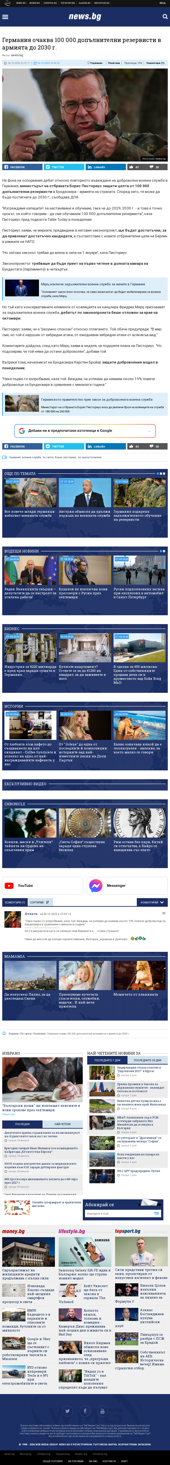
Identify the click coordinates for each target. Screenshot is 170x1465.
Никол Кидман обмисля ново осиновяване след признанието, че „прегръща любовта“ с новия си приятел (85, 1353)
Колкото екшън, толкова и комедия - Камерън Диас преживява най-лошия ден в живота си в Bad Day (85, 1322)
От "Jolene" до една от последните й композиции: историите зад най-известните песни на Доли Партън (83, 752)
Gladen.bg (81, 1454)
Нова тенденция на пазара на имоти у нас (138, 1156)
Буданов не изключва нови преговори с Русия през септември (83, 593)
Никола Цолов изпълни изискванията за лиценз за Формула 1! (140, 1293)
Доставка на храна (84, 3)
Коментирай (150, 902)
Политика (114, 63)
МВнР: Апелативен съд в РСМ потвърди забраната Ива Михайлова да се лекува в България (137, 1123)
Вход (163, 3)
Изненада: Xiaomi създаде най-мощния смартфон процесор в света (28, 1294)
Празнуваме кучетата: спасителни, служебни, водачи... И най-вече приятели (79, 1000)
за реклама (75, 1461)
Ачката (31, 913)
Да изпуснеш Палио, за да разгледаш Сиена (27, 996)
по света (47, 457)
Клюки (50, 3)
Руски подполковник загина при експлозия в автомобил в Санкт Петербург (139, 593)
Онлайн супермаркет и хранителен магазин (56, 1204)
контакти (109, 1461)
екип (124, 1461)
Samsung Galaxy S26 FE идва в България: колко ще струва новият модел (84, 1274)
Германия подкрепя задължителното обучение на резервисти (137, 515)
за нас (93, 1461)
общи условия (53, 1461)
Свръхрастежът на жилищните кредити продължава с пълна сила (25, 1274)
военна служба (31, 457)
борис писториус (65, 457)
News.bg (9, 1454)
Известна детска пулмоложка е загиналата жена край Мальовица (141, 1102)
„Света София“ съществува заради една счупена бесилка (82, 846)
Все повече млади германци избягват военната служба (29, 513)
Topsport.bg (63, 1454)
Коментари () (155, 63)
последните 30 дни (147, 1060)
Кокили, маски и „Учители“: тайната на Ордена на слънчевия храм (28, 846)
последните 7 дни (107, 1060)
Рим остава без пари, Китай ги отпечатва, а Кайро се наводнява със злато (138, 846)
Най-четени (63, 1124)
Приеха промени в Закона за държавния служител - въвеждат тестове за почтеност (140, 1087)
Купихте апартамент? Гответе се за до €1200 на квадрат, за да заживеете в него (82, 672)
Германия (96, 63)
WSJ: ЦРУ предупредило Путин (138, 1171)
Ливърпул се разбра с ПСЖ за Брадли (152, 1338)
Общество (8, 1114)
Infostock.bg (100, 1454)
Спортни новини (68, 3)
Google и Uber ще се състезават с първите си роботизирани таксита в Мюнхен (26, 1349)
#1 (164, 913)
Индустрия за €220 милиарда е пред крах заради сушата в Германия (30, 670)
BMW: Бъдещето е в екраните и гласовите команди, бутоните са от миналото (26, 1320)
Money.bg (25, 1454)
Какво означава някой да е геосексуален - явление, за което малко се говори (138, 748)
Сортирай (37, 902)
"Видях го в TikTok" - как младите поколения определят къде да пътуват (83, 1379)
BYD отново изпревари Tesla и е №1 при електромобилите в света (25, 1375)
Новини (21, 3)
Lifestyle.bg (43, 1454)
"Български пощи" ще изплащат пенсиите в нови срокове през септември (41, 1107)
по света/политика (89, 457)
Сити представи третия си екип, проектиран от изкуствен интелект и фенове (141, 1273)
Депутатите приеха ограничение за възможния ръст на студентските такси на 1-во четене (42, 1134)
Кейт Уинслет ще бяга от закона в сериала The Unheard (83, 1294)
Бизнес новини (34, 3)
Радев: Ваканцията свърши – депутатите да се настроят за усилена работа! (30, 593)
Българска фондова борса (102, 3)
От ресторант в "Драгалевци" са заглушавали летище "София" (139, 1139)
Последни (22, 1124)
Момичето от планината (136, 994)
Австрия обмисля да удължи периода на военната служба (84, 513)
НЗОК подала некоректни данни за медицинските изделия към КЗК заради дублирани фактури (40, 1165)
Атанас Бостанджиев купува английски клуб (139, 1318)
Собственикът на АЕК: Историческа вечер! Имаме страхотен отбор (140, 1360)
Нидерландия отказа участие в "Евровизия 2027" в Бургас (139, 1069)
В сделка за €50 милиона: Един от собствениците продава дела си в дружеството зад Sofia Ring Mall (137, 674)
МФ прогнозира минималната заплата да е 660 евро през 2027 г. (41, 1180)
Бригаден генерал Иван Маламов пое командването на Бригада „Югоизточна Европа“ (41, 1149)
